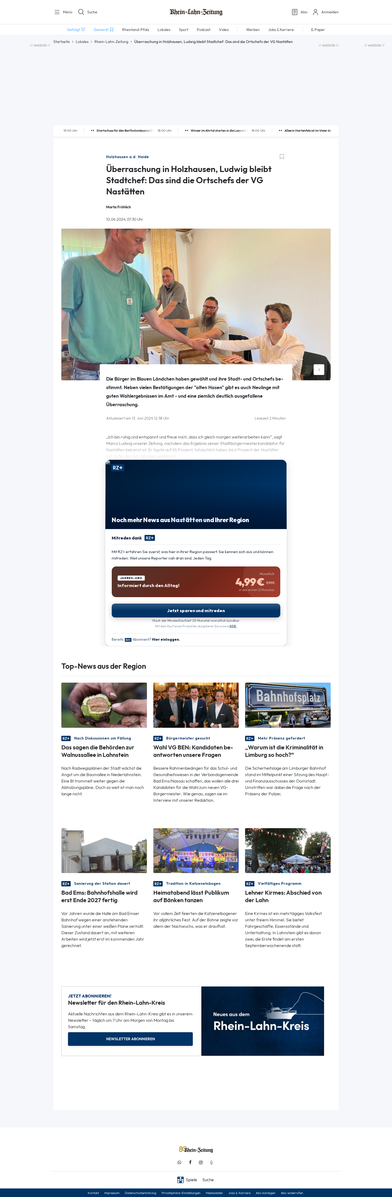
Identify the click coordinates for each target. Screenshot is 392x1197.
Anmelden (330, 12)
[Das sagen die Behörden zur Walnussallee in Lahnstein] (104, 704)
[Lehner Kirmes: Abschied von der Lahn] (288, 850)
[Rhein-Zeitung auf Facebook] (190, 1162)
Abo (304, 12)
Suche (92, 12)
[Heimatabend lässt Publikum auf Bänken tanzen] (196, 850)
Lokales (82, 41)
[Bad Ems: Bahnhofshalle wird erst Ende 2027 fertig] (104, 850)
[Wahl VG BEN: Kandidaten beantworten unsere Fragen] (196, 704)
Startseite (61, 41)
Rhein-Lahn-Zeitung (111, 41)
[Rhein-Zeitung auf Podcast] (211, 1162)
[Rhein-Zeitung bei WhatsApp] (179, 1162)
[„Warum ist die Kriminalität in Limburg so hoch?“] (288, 704)
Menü (67, 12)
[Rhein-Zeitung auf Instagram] (200, 1162)
